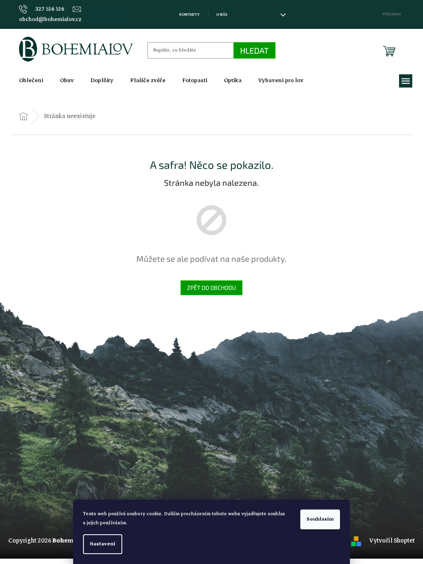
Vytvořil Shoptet (392, 540)
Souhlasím (320, 519)
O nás (221, 14)
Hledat (254, 50)
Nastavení (102, 544)
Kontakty (189, 14)
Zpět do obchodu (211, 287)
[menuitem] (31, 80)
